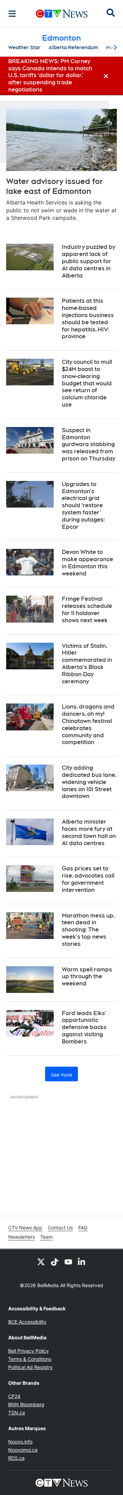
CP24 (14, 1396)
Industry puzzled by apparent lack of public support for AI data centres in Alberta (88, 261)
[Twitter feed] (41, 1261)
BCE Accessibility (27, 1322)
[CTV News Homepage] (61, 14)
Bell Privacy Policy (28, 1351)
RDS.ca (16, 1458)
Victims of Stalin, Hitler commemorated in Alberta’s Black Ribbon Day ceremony (87, 664)
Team (46, 1237)
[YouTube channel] (68, 1261)
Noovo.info (20, 1441)
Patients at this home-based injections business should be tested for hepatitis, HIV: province (88, 319)
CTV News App (25, 1227)
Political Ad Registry (30, 1367)
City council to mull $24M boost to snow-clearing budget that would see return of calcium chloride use (87, 383)
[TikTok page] (55, 1261)
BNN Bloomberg (26, 1404)
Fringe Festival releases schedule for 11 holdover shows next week (87, 609)
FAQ (82, 1227)
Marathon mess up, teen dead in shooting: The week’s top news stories (88, 929)
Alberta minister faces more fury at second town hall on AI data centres (89, 832)
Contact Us (60, 1227)
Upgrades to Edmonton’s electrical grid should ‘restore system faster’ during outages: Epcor (83, 505)
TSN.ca (16, 1412)
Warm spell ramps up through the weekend (87, 976)
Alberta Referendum (73, 47)
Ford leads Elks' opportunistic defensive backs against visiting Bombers (84, 1027)
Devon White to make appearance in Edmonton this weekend (87, 562)
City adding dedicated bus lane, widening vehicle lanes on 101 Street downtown (89, 782)
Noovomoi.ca (23, 1450)
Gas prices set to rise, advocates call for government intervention (88, 879)
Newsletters (21, 1237)
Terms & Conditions (29, 1359)
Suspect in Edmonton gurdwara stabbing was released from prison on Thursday (88, 444)
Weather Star (24, 47)
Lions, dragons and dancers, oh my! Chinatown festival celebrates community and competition (88, 724)
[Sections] (12, 13)
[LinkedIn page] (82, 1261)
